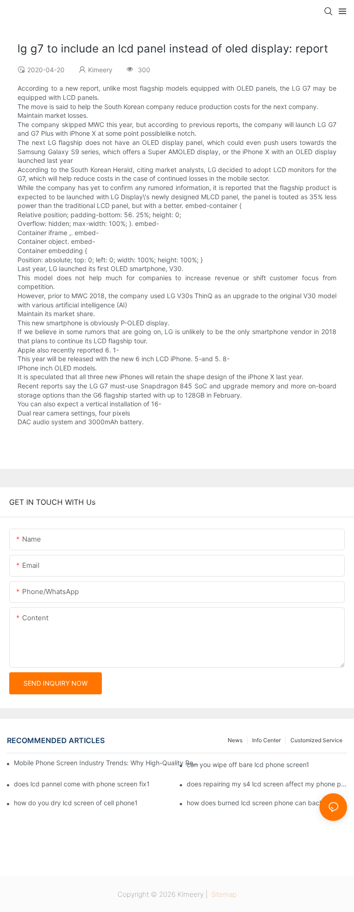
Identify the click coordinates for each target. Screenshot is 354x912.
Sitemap (223, 894)
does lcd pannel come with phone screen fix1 (82, 784)
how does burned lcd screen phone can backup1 (260, 803)
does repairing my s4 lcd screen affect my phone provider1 (267, 784)
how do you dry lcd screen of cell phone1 (76, 803)
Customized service (316, 740)
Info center (266, 740)
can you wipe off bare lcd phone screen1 (248, 764)
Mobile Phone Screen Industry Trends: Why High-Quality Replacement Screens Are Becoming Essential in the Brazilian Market (107, 763)
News (235, 740)
